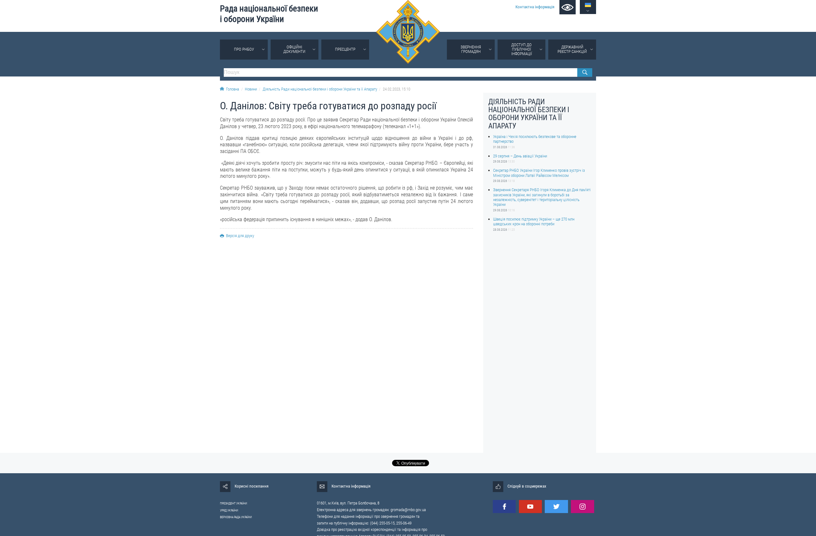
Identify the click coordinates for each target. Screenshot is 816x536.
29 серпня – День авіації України (520, 156)
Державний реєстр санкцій (572, 49)
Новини (251, 89)
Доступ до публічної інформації (521, 49)
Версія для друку (240, 235)
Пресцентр (345, 49)
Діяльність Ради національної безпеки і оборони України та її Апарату (320, 89)
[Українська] (588, 5)
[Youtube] (530, 506)
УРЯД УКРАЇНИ (229, 510)
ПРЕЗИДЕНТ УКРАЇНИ (233, 503)
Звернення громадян (471, 49)
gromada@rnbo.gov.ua (408, 509)
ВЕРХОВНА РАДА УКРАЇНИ (236, 517)
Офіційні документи (294, 49)
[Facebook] (504, 506)
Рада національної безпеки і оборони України (269, 14)
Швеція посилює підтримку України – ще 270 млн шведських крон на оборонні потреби (533, 221)
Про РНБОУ (244, 49)
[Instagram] (582, 506)
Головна (232, 89)
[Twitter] (556, 506)
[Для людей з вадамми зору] (567, 7)
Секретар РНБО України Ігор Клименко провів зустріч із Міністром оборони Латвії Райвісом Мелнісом (539, 172)
